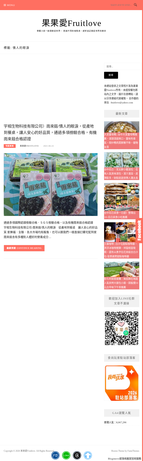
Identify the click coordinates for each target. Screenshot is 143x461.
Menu (11, 5)
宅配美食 (10, 146)
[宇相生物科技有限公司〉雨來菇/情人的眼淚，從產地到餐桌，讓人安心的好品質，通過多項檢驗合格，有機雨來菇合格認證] (51, 184)
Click (139, 230)
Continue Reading (29, 248)
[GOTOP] (88, 455)
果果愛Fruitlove (71, 23)
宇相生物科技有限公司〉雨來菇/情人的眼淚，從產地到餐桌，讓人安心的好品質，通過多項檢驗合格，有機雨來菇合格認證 (50, 132)
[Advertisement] (51, 93)
